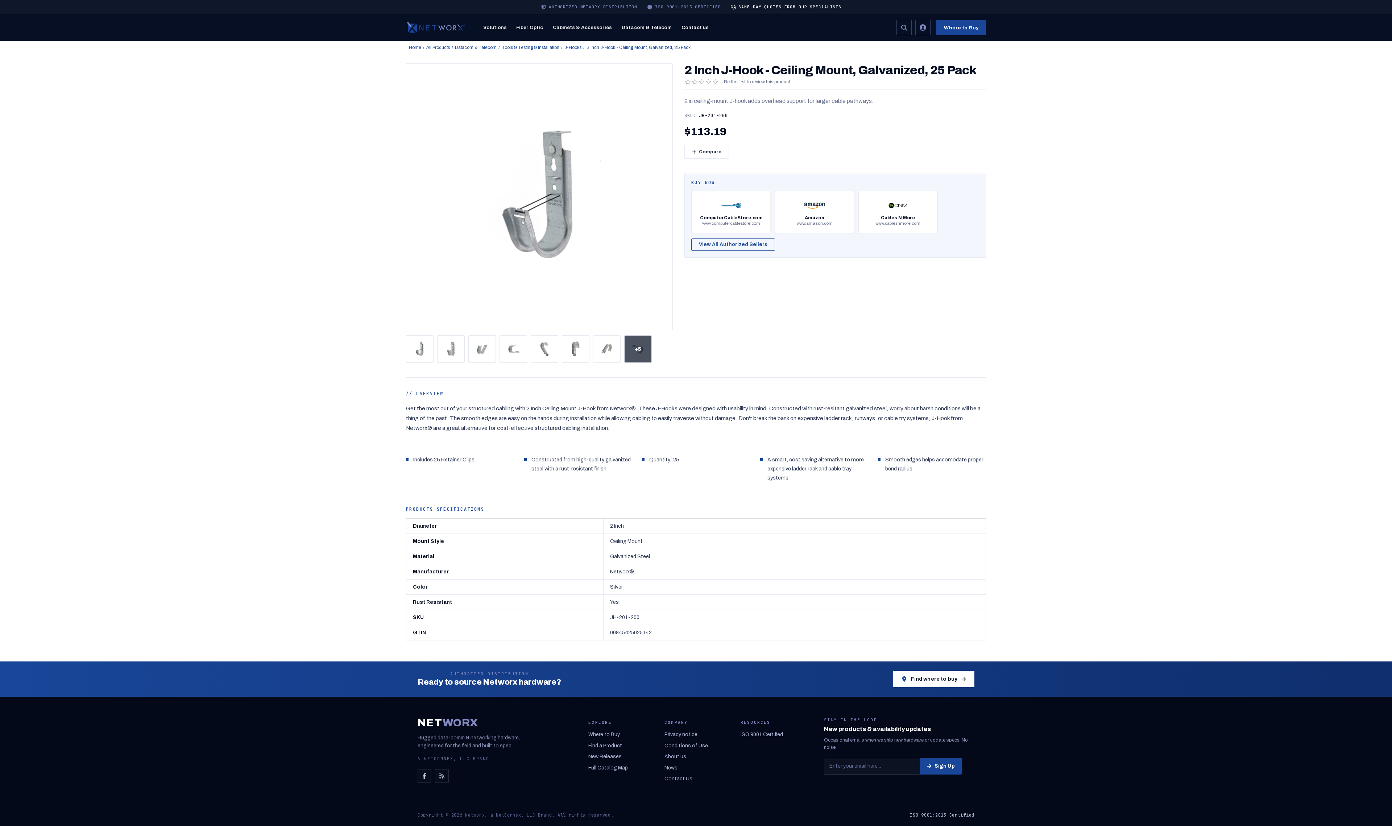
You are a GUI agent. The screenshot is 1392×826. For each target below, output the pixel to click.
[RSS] (442, 776)
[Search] (904, 27)
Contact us (695, 27)
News (671, 768)
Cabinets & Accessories (582, 27)
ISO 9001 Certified (762, 734)
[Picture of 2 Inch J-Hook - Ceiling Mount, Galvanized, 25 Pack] (420, 349)
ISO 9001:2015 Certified (942, 815)
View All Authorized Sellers (733, 244)
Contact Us (678, 778)
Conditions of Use (686, 745)
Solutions (495, 27)
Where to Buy (961, 27)
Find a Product (605, 745)
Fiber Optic (529, 27)
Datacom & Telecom (647, 27)
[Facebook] (424, 776)
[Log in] (923, 27)
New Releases (605, 756)
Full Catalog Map (608, 768)
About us (675, 756)
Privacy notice (680, 734)
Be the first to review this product (757, 81)
